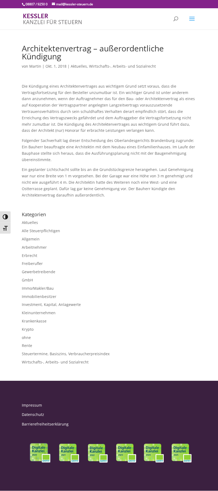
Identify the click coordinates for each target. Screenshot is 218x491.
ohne (26, 337)
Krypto (27, 329)
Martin (35, 66)
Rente (27, 345)
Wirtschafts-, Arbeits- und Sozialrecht (122, 66)
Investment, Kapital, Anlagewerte (51, 304)
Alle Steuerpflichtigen (41, 230)
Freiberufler (32, 263)
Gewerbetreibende (38, 271)
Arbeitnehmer (34, 247)
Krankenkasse (34, 321)
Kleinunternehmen (39, 312)
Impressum (32, 405)
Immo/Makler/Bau (38, 288)
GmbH (27, 280)
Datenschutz (33, 414)
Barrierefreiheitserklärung (45, 424)
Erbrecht (29, 255)
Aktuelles (79, 66)
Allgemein (31, 239)
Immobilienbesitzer (39, 296)
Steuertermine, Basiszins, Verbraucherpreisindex (66, 353)
